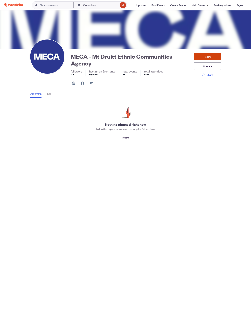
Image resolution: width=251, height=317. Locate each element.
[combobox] (100, 5)
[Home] (13, 5)
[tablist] (40, 95)
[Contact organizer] (92, 83)
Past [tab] (48, 93)
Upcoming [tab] (35, 93)
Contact (207, 66)
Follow (207, 56)
